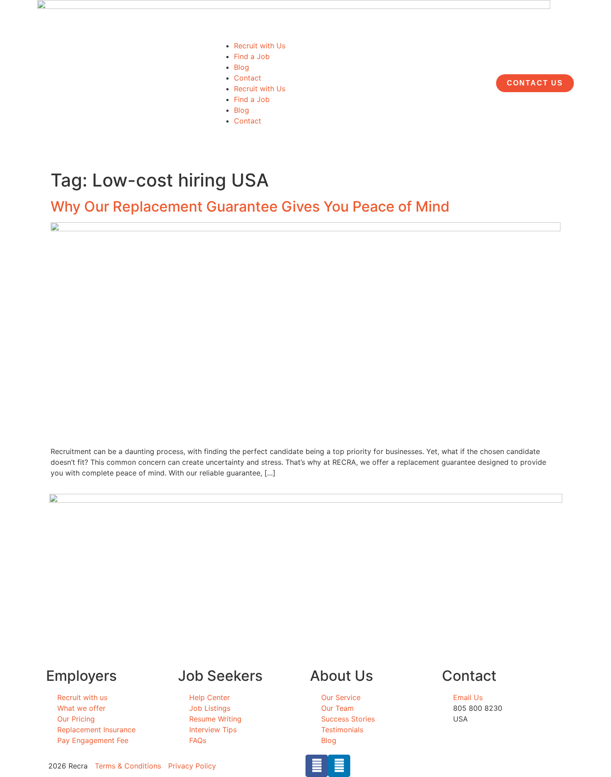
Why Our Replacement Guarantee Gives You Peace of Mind (250, 206)
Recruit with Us (259, 45)
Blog (241, 67)
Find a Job (252, 56)
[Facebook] (317, 766)
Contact (247, 77)
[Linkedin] (339, 766)
